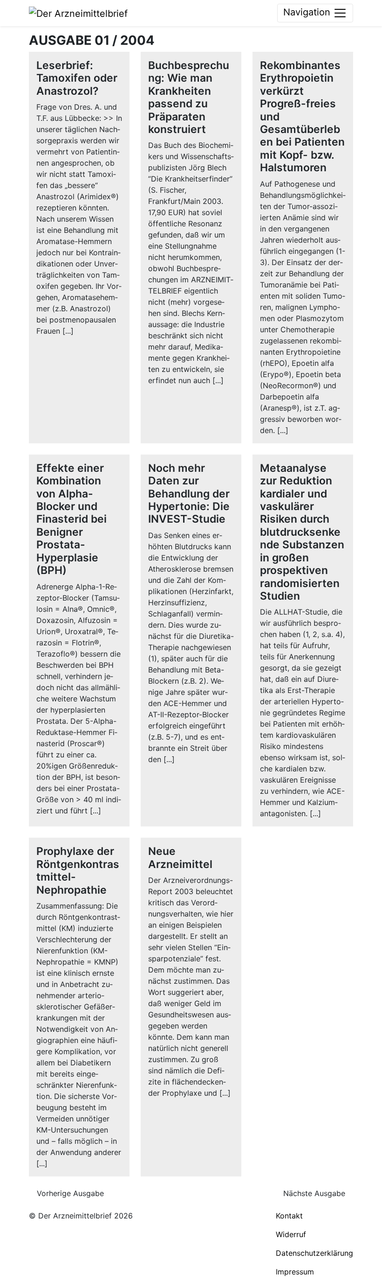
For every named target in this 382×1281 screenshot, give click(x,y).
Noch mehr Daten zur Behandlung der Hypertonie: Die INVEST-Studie (189, 494)
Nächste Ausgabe (315, 1193)
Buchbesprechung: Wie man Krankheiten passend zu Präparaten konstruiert (188, 97)
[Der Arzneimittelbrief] (78, 13)
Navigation (308, 12)
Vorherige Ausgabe (69, 1193)
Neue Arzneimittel (180, 857)
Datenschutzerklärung (314, 1253)
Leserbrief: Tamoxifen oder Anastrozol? (76, 78)
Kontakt (289, 1215)
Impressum (295, 1271)
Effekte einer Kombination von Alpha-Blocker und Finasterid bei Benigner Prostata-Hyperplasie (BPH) (71, 519)
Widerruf (291, 1234)
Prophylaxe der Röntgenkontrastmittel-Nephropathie (77, 870)
